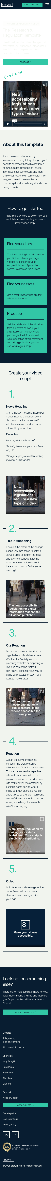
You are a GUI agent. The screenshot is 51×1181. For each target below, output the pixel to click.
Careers (7, 1083)
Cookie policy (9, 1113)
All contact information (14, 1047)
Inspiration (8, 1072)
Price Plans (8, 1067)
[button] (46, 4)
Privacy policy (9, 1124)
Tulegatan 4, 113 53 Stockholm (11, 1040)
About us (7, 1078)
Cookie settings (10, 1119)
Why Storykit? (10, 1061)
